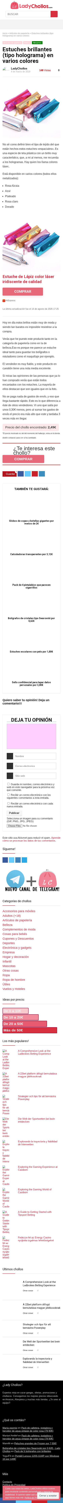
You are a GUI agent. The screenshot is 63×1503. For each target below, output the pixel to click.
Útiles (6, 984)
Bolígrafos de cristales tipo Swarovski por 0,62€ (31, 619)
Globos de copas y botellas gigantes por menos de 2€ (31, 522)
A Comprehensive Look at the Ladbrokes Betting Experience (34, 1052)
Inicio (5, 33)
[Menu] (4, 24)
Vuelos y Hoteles (14, 989)
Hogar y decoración (16, 957)
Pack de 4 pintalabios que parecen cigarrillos (31, 586)
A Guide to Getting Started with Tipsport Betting (35, 1213)
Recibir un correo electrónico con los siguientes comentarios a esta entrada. (29, 796)
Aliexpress (37, 43)
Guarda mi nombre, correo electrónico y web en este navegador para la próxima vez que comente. (31, 787)
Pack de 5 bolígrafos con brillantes (32, 1451)
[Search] (50, 24)
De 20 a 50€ (13, 1024)
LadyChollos (19, 68)
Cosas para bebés (15, 934)
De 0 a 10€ (12, 1011)
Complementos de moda (19, 929)
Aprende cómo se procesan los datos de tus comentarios (31, 839)
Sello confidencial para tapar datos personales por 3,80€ (31, 683)
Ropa (6, 975)
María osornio (10, 1427)
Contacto (7, 1481)
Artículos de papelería (19, 33)
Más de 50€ (13, 1030)
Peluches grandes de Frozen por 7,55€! (35, 1443)
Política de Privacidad (14, 1484)
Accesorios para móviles (19, 911)
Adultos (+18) (12, 915)
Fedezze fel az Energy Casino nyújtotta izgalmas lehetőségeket (36, 1239)
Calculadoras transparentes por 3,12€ (31, 554)
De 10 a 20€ (13, 1017)
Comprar (23, 459)
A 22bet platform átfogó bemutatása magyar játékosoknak (37, 1075)
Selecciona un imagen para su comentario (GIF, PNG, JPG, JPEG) (30, 820)
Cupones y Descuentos (18, 938)
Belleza (27, 43)
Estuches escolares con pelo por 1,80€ (31, 651)
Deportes (9, 943)
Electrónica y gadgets (17, 947)
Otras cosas (11, 970)
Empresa (9, 952)
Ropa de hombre (14, 979)
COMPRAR (22, 291)
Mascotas (9, 966)
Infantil (7, 961)
